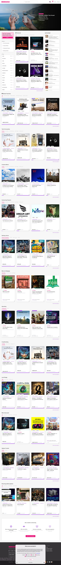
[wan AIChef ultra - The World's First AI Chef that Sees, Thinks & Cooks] (36, 43)
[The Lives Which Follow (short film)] (8, 317)
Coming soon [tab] (4, 308)
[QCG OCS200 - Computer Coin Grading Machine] (37, 140)
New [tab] (8, 308)
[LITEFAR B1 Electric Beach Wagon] (23, 140)
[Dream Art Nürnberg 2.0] (23, 211)
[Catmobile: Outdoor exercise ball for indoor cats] (23, 388)
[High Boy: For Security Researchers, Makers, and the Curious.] (36, 70)
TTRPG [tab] (11, 237)
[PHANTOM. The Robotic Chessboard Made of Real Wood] (52, 104)
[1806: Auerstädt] (8, 281)
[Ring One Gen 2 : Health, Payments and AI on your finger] (21, 70)
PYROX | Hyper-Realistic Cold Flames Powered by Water (21, 54)
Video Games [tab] (15, 237)
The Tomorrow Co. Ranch (8, 220)
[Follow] (3, 288)
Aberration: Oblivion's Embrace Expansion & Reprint (7, 257)
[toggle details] (28, 61)
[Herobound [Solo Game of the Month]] (37, 246)
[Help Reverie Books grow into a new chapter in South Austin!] (37, 211)
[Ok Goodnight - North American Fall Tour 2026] (23, 175)
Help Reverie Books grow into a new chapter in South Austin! (37, 222)
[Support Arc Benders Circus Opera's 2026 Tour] (52, 388)
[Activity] (52, 1)
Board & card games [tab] (5, 237)
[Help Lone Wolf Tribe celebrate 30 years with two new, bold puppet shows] (37, 317)
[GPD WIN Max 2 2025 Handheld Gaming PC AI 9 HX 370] (23, 104)
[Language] (50, 1)
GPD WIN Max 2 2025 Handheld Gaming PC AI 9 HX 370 (22, 115)
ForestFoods (49, 220)
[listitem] (8, 56)
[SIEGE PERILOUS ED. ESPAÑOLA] (52, 246)
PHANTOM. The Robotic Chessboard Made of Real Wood (52, 115)
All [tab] (2, 95)
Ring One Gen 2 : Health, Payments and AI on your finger (21, 81)
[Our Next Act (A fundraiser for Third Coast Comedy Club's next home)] (8, 175)
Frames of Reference (51, 185)
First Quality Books (51, 291)
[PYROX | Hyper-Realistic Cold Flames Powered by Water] (21, 43)
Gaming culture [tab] (25, 95)
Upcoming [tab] (6, 166)
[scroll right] (42, 35)
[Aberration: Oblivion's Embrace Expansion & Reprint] (8, 246)
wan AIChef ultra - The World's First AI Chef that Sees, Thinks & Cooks (36, 54)
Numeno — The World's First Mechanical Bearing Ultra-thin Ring (37, 399)
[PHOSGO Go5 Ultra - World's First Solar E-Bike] (23, 317)
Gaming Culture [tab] (32, 34)
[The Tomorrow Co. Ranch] (8, 211)
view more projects (40, 90)
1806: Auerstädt (6, 291)
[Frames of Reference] (52, 175)
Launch (7, 37)
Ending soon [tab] (21, 166)
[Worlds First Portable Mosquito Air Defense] (37, 104)
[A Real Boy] (23, 281)
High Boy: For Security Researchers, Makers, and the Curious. (36, 81)
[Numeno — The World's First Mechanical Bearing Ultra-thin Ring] (37, 388)
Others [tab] (19, 237)
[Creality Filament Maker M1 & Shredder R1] (8, 104)
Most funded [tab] (6, 379)
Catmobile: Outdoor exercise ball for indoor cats (22, 399)
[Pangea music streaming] (52, 317)
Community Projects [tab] (19, 95)
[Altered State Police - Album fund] (37, 175)
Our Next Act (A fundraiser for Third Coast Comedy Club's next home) (8, 186)
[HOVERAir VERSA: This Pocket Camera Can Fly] (8, 140)
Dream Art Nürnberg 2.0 (22, 220)
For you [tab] (3, 166)
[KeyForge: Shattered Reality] (8, 388)
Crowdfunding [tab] (11, 166)
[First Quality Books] (52, 281)
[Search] (24, 2)
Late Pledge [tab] (16, 166)
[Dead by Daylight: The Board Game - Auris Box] (23, 246)
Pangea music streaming (52, 327)
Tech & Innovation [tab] (20, 34)
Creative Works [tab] (26, 34)
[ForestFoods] (52, 211)
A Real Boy (19, 291)
